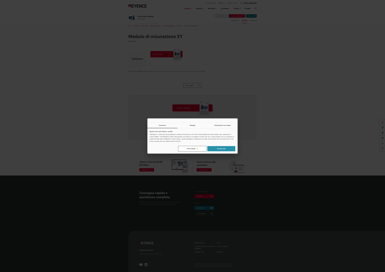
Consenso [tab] (162, 125)
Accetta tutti (221, 149)
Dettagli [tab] (192, 125)
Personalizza (191, 149)
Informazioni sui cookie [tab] (222, 125)
